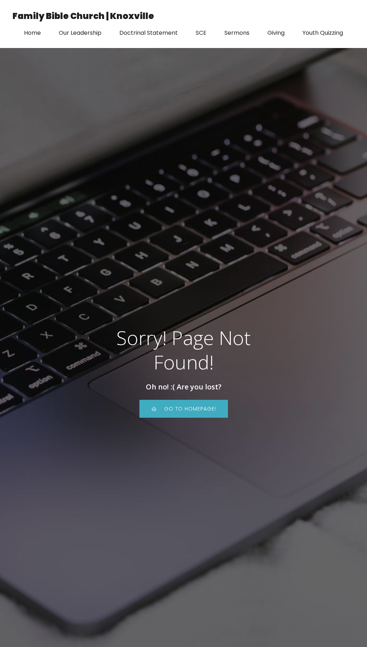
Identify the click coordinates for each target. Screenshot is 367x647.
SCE (201, 33)
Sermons (236, 33)
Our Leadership (80, 33)
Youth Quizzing (322, 33)
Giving (276, 33)
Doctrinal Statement (148, 33)
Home (32, 33)
